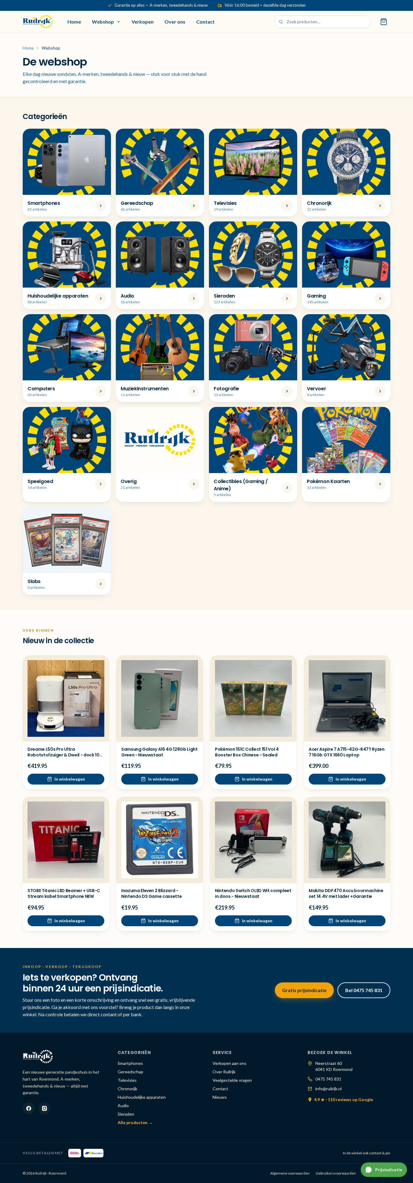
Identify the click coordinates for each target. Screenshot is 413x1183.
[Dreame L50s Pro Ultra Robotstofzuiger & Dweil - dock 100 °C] (66, 698)
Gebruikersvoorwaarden (336, 1173)
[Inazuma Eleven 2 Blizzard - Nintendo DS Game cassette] (159, 840)
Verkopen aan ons (229, 1063)
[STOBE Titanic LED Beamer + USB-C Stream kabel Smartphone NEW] (66, 840)
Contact (205, 21)
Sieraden (126, 1114)
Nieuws (220, 1097)
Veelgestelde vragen (232, 1080)
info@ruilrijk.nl (328, 1088)
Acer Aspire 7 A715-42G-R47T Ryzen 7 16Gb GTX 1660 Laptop (346, 752)
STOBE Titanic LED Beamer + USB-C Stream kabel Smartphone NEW (64, 893)
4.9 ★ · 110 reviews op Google (343, 1099)
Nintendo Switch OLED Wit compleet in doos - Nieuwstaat (253, 893)
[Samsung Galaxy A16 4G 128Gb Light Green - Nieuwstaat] (159, 698)
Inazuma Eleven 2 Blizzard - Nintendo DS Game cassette (151, 893)
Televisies (127, 1080)
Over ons (174, 21)
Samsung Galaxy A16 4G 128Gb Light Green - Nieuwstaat (159, 752)
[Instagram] (44, 1108)
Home (74, 21)
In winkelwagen (69, 779)
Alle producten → (135, 1122)
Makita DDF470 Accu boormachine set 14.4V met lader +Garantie (346, 893)
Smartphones (130, 1063)
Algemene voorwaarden (290, 1173)
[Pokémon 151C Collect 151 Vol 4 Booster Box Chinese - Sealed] (253, 698)
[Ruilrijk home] (38, 22)
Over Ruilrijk (224, 1071)
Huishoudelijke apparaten (142, 1097)
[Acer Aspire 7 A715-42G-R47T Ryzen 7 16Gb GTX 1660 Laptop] (347, 698)
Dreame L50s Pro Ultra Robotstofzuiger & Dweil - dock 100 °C (65, 755)
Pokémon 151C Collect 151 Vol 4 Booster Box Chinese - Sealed (247, 752)
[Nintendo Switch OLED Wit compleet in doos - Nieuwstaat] (253, 840)
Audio (123, 1105)
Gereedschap (130, 1071)
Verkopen (143, 21)
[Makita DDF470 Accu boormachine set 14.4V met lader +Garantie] (347, 840)
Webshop (103, 21)
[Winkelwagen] (383, 21)
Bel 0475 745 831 (363, 990)
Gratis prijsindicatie (304, 990)
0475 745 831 (328, 1078)
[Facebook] (29, 1108)
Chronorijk (127, 1088)
